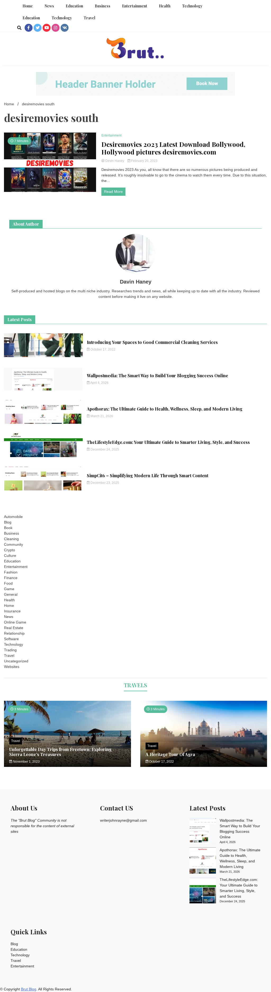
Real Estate (13, 628)
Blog (7, 522)
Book (8, 528)
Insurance (12, 611)
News (49, 5)
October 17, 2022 (102, 349)
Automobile (13, 517)
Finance (10, 578)
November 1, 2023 (26, 761)
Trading (10, 650)
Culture (10, 555)
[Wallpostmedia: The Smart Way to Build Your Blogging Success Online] (202, 832)
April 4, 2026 (99, 383)
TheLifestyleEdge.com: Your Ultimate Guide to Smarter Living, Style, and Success (168, 442)
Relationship (14, 633)
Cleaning (11, 539)
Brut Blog (28, 989)
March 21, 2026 (101, 416)
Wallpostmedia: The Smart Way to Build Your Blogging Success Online (157, 375)
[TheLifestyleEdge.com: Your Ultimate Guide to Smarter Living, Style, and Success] (202, 891)
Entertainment (134, 5)
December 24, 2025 (104, 449)
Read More (113, 191)
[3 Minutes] (203, 765)
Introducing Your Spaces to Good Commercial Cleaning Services (152, 342)
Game (9, 589)
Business (102, 5)
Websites (11, 667)
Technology (192, 5)
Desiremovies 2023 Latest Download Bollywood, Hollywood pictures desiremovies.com (173, 148)
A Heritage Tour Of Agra (170, 754)
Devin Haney (115, 161)
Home (27, 5)
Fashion (10, 572)
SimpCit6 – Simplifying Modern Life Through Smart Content (147, 475)
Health (164, 5)
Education (74, 5)
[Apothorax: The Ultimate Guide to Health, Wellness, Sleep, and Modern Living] (202, 861)
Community (13, 544)
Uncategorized (16, 661)
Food (8, 583)
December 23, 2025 (104, 483)
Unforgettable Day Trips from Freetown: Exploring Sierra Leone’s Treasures (60, 752)
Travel (89, 17)
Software (11, 639)
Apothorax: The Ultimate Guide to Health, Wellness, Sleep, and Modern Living (164, 409)
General (10, 594)
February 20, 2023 (143, 161)
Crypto (9, 550)
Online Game (15, 622)
